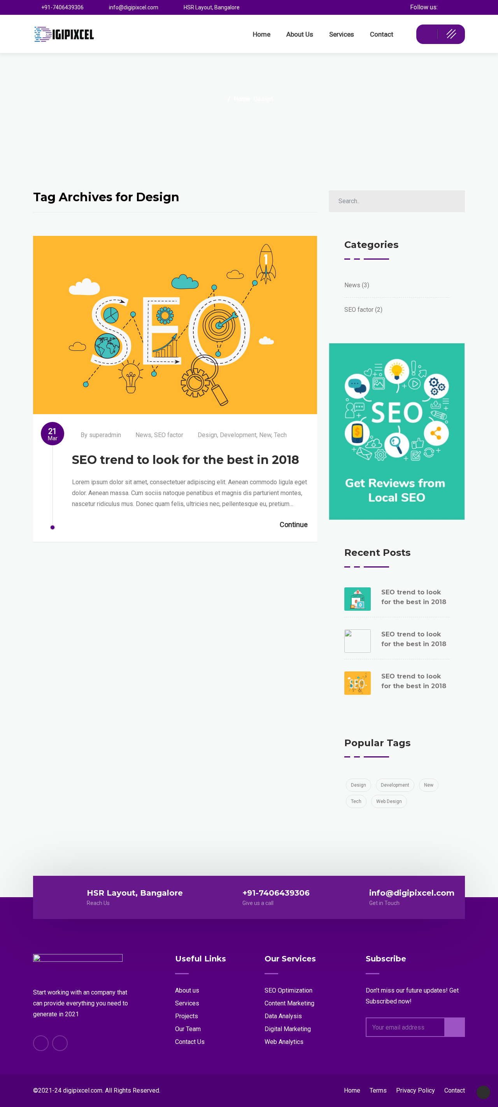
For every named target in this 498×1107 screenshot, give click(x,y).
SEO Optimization (288, 990)
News (143, 435)
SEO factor (168, 435)
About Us (299, 34)
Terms (378, 1090)
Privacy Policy (415, 1090)
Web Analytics (284, 1042)
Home (261, 34)
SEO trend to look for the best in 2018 (185, 460)
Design (207, 435)
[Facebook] (459, 7)
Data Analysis (283, 1016)
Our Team (188, 1029)
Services (341, 34)
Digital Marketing (288, 1029)
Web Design (389, 801)
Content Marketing (289, 1003)
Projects (186, 1016)
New (265, 435)
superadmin (105, 435)
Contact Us (190, 1042)
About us (187, 990)
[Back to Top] (483, 1092)
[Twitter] (445, 7)
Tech (280, 435)
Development (238, 435)
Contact (381, 34)
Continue (294, 524)
